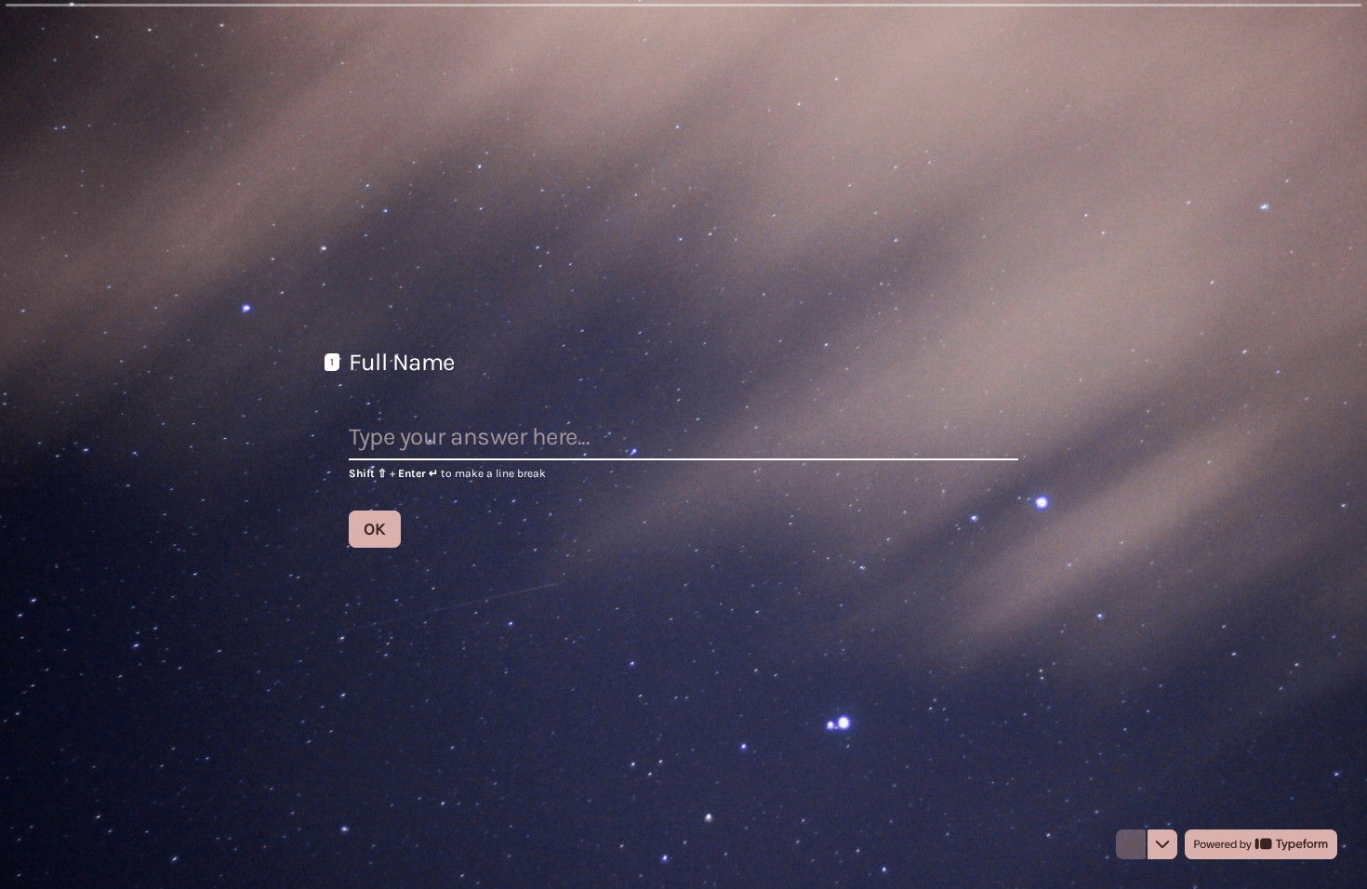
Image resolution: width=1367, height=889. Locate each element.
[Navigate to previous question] (1131, 844)
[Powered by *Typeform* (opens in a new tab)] (1261, 844)
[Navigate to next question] (1162, 844)
